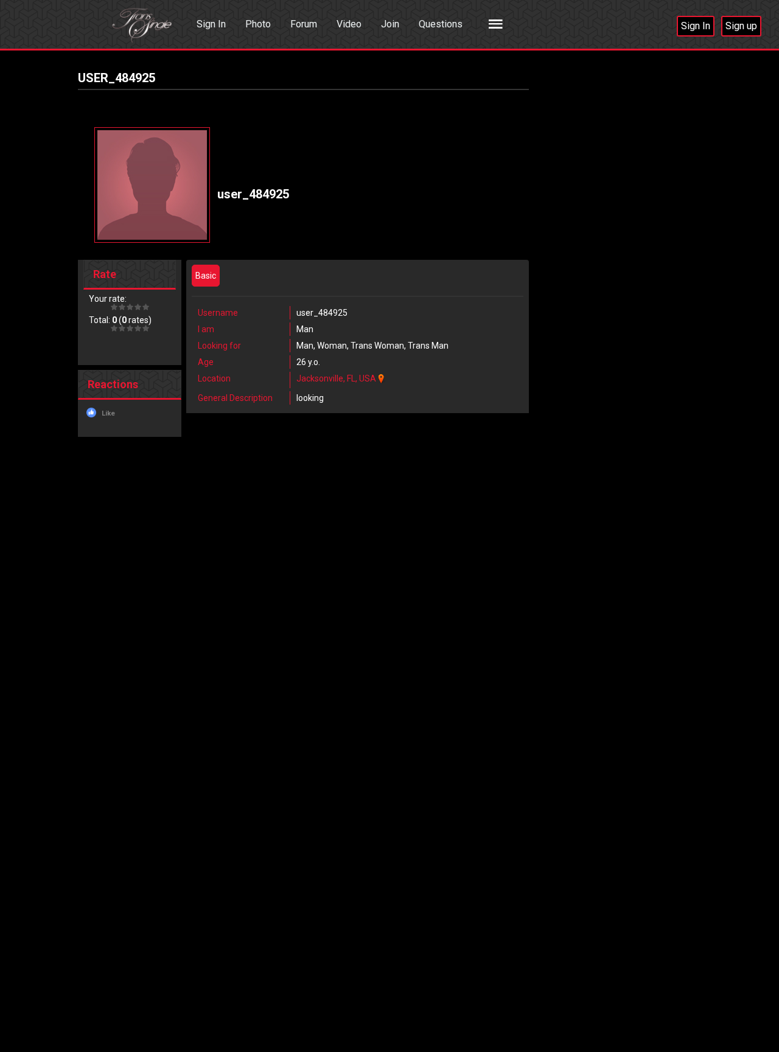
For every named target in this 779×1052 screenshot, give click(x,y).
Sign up (741, 26)
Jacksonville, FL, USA (336, 378)
